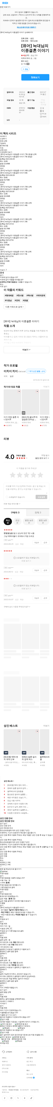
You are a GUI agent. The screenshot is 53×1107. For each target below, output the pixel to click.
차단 (22, 544)
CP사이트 (5, 1068)
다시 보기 (12, 1015)
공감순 (17, 521)
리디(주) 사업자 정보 (8, 1086)
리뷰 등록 (41, 497)
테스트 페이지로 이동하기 (26, 27)
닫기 (5, 990)
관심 (26, 69)
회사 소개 (29, 1074)
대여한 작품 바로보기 (23, 901)
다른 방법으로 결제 (7, 887)
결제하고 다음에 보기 (22, 949)
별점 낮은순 (43, 521)
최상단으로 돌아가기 (13, 869)
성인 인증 (3, 854)
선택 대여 (3, 150)
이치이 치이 (25, 58)
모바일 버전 (4, 1043)
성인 (32, 38)
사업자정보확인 (34, 1089)
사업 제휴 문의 (31, 1065)
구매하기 (10, 1001)
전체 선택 (3, 141)
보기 (1, 990)
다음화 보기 (4, 1015)
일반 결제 (14, 951)
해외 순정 (33, 41)
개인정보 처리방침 (13, 1089)
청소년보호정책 (24, 1089)
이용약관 (4, 1089)
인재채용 (29, 1078)
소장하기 (3, 139)
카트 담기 (3, 286)
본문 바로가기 (5, 7)
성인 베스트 (8, 781)
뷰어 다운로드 (6, 1065)
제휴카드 (5, 1061)
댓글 (36, 543)
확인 (1, 917)
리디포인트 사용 (6, 947)
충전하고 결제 (5, 951)
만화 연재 (24, 38)
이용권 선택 (4, 928)
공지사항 (33, 1052)
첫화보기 (35, 77)
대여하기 (3, 136)
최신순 (8, 521)
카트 (1, 148)
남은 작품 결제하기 (7, 901)
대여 (1, 168)
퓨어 (23, 61)
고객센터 (9, 1052)
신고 (17, 544)
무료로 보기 (4, 931)
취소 (1, 284)
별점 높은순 (29, 521)
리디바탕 (5, 1072)
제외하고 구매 (5, 862)
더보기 (46, 386)
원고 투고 (29, 1061)
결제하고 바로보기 (7, 949)
